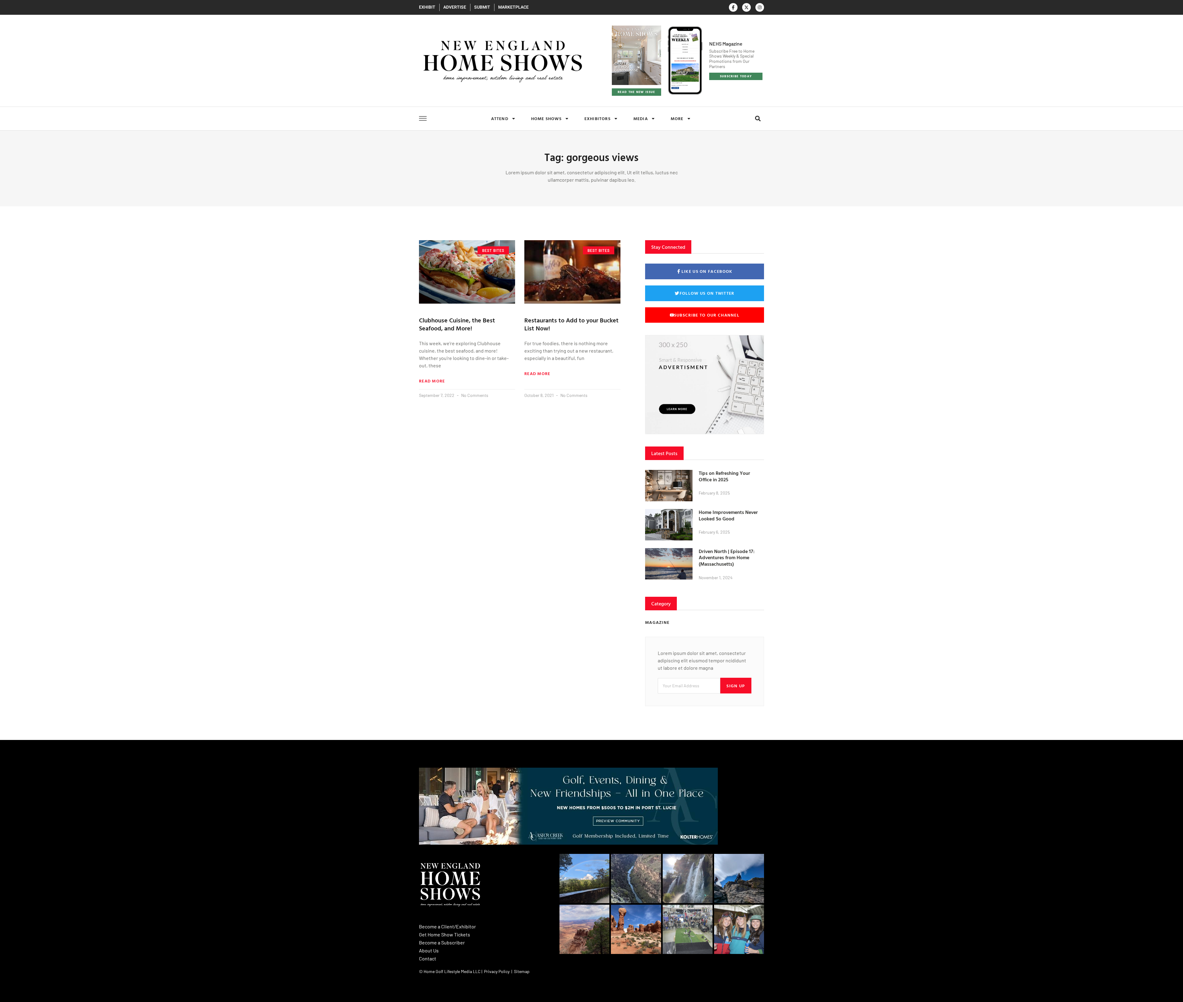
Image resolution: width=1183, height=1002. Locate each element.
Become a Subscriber (442, 942)
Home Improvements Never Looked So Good (728, 515)
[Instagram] (759, 7)
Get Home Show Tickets (444, 934)
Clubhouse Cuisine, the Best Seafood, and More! (457, 324)
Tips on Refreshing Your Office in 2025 (724, 476)
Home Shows (546, 118)
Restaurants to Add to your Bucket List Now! (571, 324)
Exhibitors (597, 118)
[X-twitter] (746, 7)
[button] (758, 118)
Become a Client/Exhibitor (447, 926)
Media (640, 118)
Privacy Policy (497, 971)
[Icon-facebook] (733, 7)
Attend (499, 118)
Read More (432, 381)
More (677, 118)
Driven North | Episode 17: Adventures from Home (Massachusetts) (726, 557)
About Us (429, 950)
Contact (427, 958)
